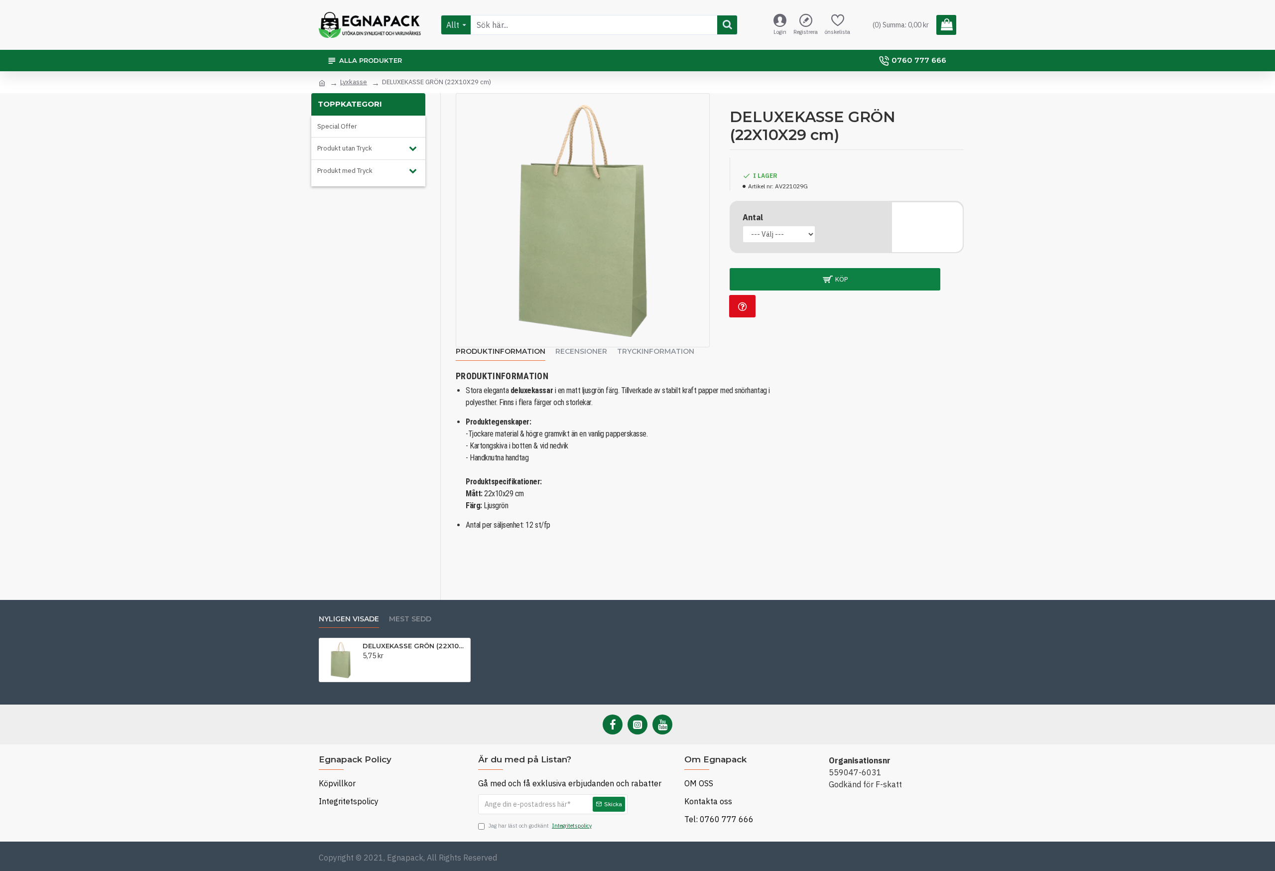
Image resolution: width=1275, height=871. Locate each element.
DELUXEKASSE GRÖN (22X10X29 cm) (415, 646)
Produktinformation (500, 351)
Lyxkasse (353, 82)
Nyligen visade (349, 619)
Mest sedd (410, 619)
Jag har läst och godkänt (540, 825)
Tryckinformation (655, 351)
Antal (753, 217)
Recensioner (581, 351)
